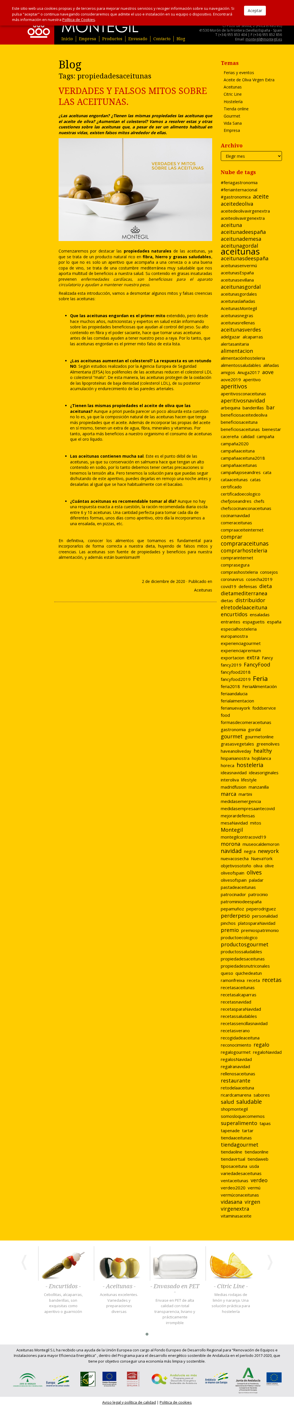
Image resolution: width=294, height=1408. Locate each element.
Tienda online (236, 108)
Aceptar (255, 10)
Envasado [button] (137, 38)
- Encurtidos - (63, 1286)
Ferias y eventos (239, 72)
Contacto (162, 38)
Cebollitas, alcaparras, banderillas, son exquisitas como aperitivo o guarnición (63, 1303)
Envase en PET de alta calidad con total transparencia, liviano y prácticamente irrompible (174, 1311)
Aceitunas (203, 590)
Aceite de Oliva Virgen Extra (249, 79)
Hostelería (233, 101)
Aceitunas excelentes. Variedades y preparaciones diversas (119, 1303)
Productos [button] (112, 38)
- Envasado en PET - (174, 1289)
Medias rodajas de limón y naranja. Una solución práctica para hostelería (231, 1303)
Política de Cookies (78, 19)
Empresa (87, 38)
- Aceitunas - (119, 1286)
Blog (181, 38)
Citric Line (233, 94)
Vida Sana (233, 123)
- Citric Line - (231, 1286)
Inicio (67, 38)
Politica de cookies (176, 1402)
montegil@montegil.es (263, 39)
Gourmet (232, 116)
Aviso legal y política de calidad (129, 1402)
